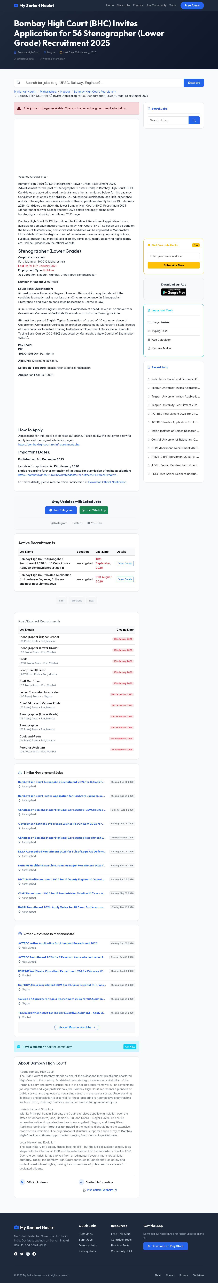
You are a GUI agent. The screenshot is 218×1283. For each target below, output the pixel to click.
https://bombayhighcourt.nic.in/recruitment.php (49, 444)
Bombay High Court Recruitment (95, 91)
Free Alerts (192, 5)
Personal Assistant (32, 747)
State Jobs (123, 5)
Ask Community (156, 5)
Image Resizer (161, 322)
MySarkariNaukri (25, 91)
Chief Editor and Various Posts (40, 703)
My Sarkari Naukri (36, 5)
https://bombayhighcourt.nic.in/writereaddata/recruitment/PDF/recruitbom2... (68, 475)
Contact (170, 1275)
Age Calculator (161, 339)
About (158, 1275)
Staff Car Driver (30, 681)
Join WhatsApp (96, 510)
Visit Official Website (100, 1190)
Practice (138, 5)
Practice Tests (120, 1245)
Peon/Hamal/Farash (33, 670)
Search (194, 83)
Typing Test (159, 331)
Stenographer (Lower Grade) (39, 648)
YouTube (97, 523)
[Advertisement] (76, 146)
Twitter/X (77, 523)
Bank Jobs (86, 1239)
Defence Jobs (88, 1245)
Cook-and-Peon (30, 736)
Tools (172, 5)
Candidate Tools (121, 1239)
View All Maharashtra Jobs (75, 1027)
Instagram (60, 523)
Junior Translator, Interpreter (39, 692)
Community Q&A (121, 1251)
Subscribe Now (174, 265)
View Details (125, 563)
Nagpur (65, 91)
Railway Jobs (87, 1251)
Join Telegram (63, 510)
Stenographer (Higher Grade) (39, 637)
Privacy (184, 1275)
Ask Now (130, 1046)
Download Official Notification (107, 482)
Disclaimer (198, 1275)
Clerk (23, 659)
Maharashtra (48, 91)
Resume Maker (161, 348)
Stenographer (29, 725)
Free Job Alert (120, 1234)
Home (110, 5)
